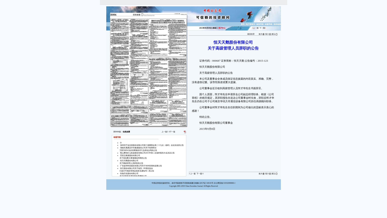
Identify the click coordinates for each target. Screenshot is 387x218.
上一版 (165, 132)
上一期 (256, 28)
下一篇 (200, 174)
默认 (273, 34)
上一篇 (192, 174)
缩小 (267, 34)
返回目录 (251, 34)
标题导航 (268, 24)
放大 (260, 34)
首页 (243, 24)
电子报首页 (250, 24)
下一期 (262, 28)
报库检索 (277, 24)
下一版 (172, 132)
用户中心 (222, 28)
